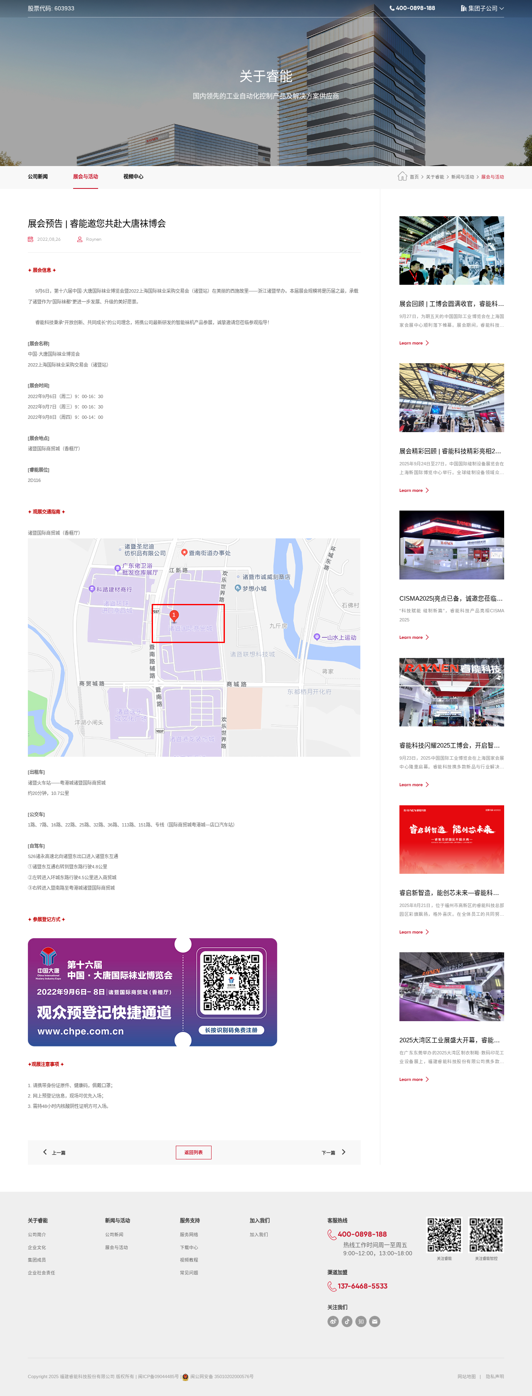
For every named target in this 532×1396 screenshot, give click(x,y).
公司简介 (37, 1234)
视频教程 (189, 1259)
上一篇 (57, 1152)
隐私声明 (495, 1376)
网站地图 (467, 1376)
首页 (414, 176)
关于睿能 (435, 176)
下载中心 (189, 1247)
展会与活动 (85, 177)
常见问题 (189, 1272)
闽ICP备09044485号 (158, 1376)
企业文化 (37, 1247)
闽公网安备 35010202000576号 (222, 1376)
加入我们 (259, 1234)
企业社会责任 (41, 1272)
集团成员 (37, 1259)
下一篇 (331, 1152)
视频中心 (133, 177)
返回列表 (194, 1152)
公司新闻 (38, 177)
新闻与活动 (462, 176)
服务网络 (189, 1234)
